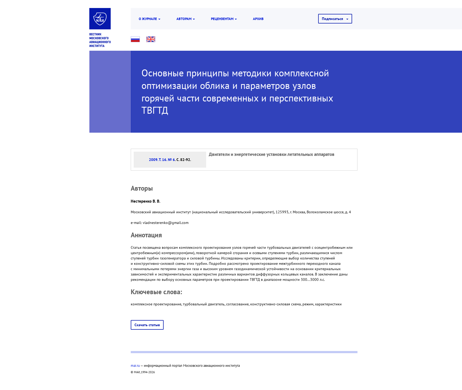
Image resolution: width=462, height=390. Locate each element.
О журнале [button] (148, 19)
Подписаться (334, 18)
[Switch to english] (150, 39)
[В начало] (100, 40)
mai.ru (135, 365)
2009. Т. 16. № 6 (162, 159)
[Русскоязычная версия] (135, 39)
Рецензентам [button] (222, 19)
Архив (258, 19)
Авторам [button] (184, 19)
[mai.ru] (100, 18)
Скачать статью (147, 324)
